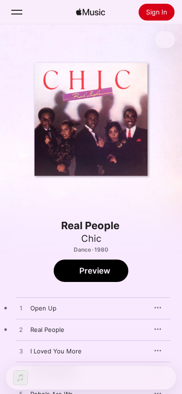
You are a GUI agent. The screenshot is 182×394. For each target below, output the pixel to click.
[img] (90, 12)
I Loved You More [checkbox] (56, 351)
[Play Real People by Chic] (21, 330)
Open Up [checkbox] (43, 308)
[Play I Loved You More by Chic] (21, 351)
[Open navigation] (17, 12)
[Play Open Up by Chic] (21, 308)
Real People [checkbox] (47, 329)
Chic (91, 238)
